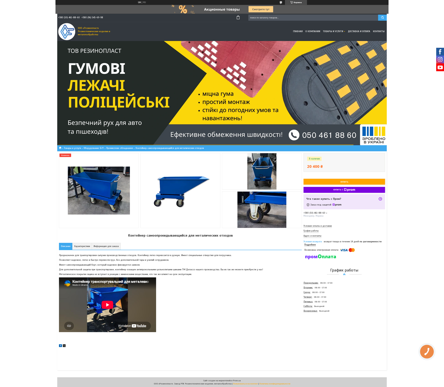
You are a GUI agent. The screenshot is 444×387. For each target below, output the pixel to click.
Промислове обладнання (119, 148)
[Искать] (382, 18)
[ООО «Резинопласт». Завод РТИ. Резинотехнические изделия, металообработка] (66, 31)
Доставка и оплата (359, 31)
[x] (64, 346)
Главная (298, 31)
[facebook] (60, 346)
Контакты (379, 31)
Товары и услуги (333, 31)
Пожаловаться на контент (245, 383)
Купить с (338, 189)
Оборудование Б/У (94, 148)
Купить (344, 182)
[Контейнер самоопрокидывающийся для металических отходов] (316, 332)
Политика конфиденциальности (274, 383)
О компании (312, 31)
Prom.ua (237, 380)
